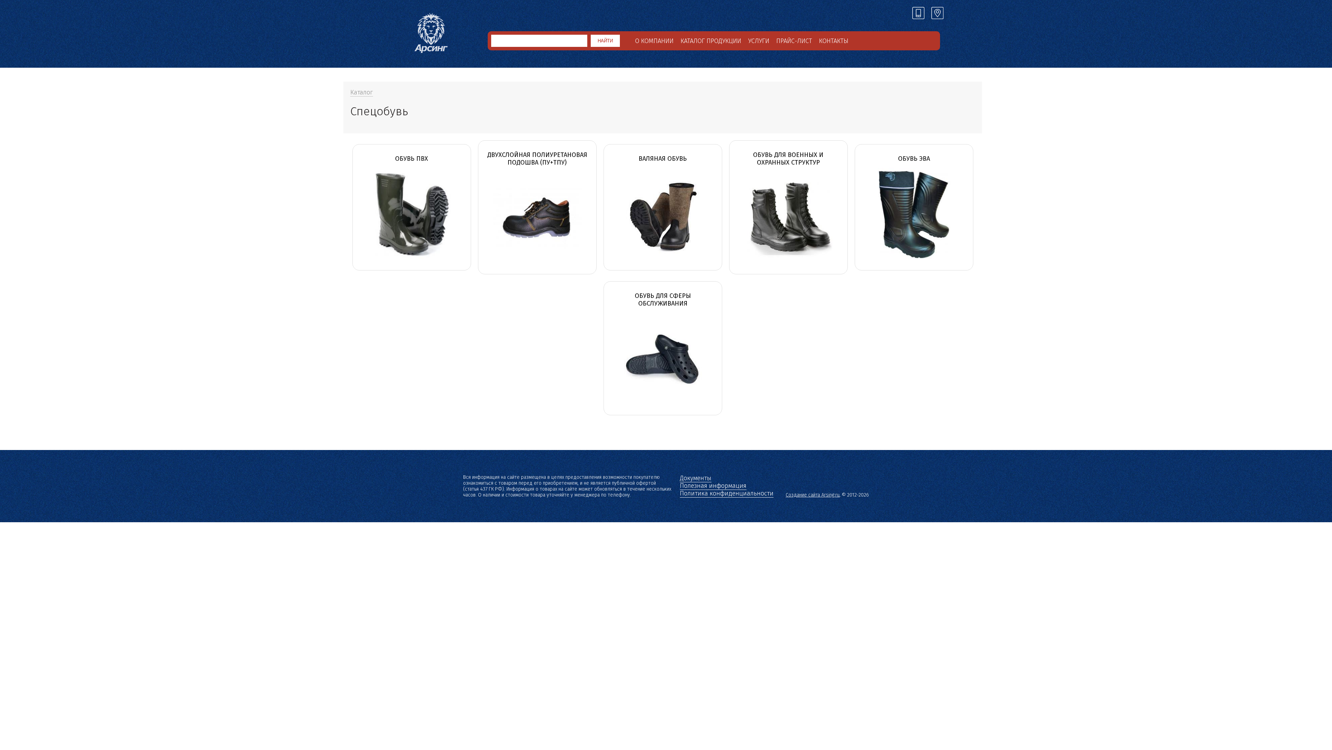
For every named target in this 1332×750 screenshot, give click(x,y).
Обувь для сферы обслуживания (663, 299)
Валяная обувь (663, 158)
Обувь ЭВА (914, 158)
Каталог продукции (711, 41)
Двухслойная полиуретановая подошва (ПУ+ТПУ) (537, 158)
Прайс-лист (794, 41)
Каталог (361, 92)
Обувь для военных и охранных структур (788, 158)
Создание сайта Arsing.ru (812, 495)
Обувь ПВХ (411, 158)
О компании (654, 41)
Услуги (758, 41)
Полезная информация (713, 486)
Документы (695, 478)
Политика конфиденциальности (727, 493)
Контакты (833, 41)
